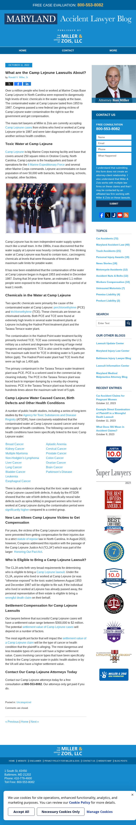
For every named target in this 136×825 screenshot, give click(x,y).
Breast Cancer (14, 444)
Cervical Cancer (56, 448)
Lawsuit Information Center (112, 365)
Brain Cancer (54, 467)
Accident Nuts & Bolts (112, 275)
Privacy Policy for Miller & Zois (61, 761)
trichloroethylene (21, 311)
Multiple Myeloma (16, 453)
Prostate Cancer (56, 453)
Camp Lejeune (14, 151)
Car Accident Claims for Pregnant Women (110, 397)
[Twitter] (107, 215)
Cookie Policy (79, 802)
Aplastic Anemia (56, 444)
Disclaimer (35, 761)
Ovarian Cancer (56, 462)
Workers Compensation (113, 282)
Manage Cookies (100, 812)
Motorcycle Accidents (112, 269)
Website (22, 761)
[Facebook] (101, 215)
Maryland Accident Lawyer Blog (68, 19)
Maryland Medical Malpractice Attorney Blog (112, 375)
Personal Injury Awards (112, 257)
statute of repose (27, 539)
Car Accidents (107, 238)
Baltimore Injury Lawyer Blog (113, 358)
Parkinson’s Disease (59, 471)
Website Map (104, 761)
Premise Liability (108, 294)
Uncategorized (23, 702)
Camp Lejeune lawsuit (50, 572)
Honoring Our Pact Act (28, 551)
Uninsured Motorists (110, 288)
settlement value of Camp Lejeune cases (47, 626)
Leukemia (11, 476)
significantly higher (17, 509)
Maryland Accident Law (113, 244)
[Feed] (126, 215)
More (113, 50)
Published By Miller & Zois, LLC (68, 36)
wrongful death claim (18, 597)
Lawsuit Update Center (110, 343)
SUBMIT (113, 203)
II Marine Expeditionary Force (46, 164)
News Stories (106, 263)
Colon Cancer (55, 457)
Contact (68, 50)
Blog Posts (121, 761)
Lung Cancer (13, 467)
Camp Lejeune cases (18, 127)
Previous (12, 721)
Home (22, 50)
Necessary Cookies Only (61, 812)
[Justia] (113, 215)
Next (35, 721)
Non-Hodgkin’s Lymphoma (22, 457)
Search (128, 323)
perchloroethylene (65, 307)
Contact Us (89, 761)
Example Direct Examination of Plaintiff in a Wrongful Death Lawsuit (113, 413)
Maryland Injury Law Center (112, 350)
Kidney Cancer (14, 448)
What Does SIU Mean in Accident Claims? (110, 428)
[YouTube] (120, 215)
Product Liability (108, 300)
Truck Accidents (108, 250)
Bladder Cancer (15, 471)
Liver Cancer (13, 462)
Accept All (21, 812)
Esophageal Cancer (18, 481)
